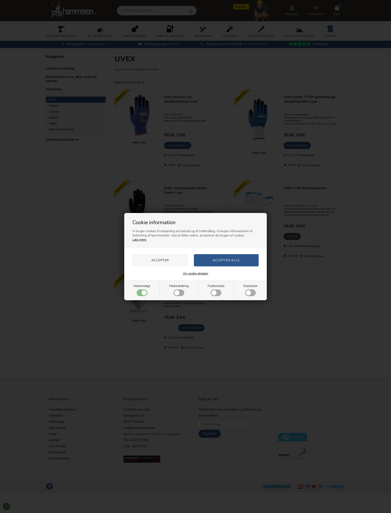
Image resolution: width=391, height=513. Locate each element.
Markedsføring (179, 286)
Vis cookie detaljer (195, 273)
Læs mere (139, 240)
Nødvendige (141, 286)
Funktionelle (216, 286)
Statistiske (250, 286)
